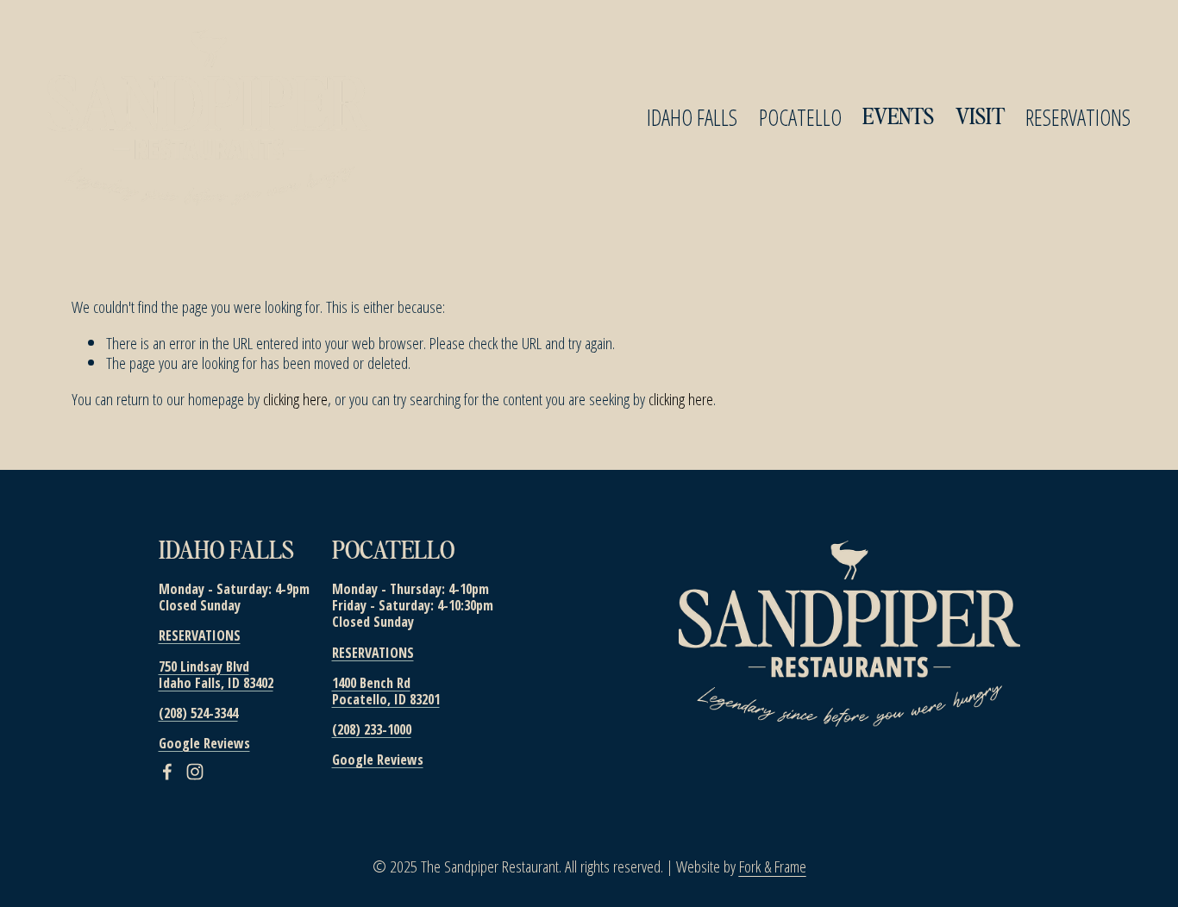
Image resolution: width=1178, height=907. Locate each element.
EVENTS (898, 117)
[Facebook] (167, 771)
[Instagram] (195, 771)
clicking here (295, 398)
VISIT (980, 117)
